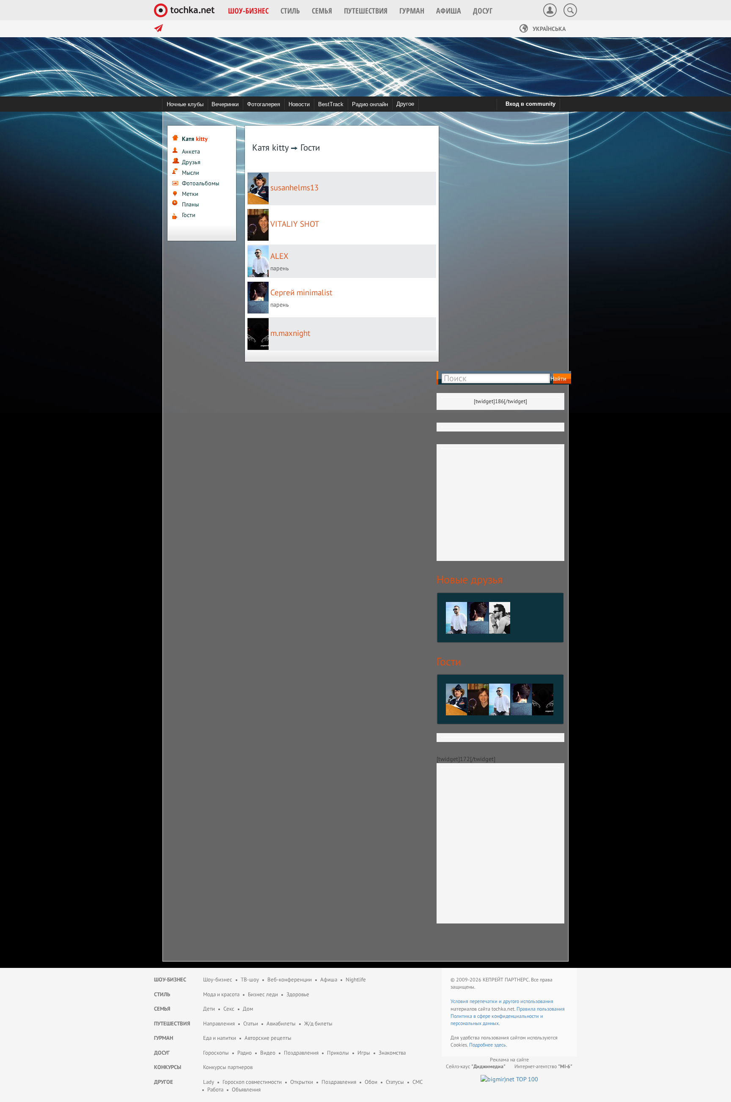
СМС (417, 1082)
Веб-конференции (289, 979)
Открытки (301, 1082)
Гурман (163, 1038)
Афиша (328, 979)
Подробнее (481, 1045)
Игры (363, 1052)
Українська (548, 29)
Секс (228, 1008)
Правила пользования (541, 1009)
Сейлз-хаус (476, 1066)
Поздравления (301, 1052)
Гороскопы (216, 1052)
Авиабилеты (281, 1023)
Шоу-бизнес (170, 979)
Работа (215, 1089)
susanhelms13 (294, 187)
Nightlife (356, 979)
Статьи (250, 1023)
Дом (248, 1008)
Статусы (395, 1082)
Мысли (190, 172)
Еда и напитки (219, 1038)
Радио (244, 1052)
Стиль (162, 994)
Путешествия (172, 1023)
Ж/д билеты (318, 1023)
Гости (188, 215)
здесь (500, 1045)
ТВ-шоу (250, 979)
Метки (190, 194)
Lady (208, 1082)
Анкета (191, 151)
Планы (190, 204)
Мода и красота (221, 994)
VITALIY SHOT (294, 224)
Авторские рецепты (268, 1038)
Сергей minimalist (301, 292)
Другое (405, 104)
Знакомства (392, 1052)
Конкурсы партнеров (228, 1067)
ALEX (279, 256)
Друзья (191, 162)
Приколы (338, 1052)
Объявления (246, 1089)
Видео (267, 1052)
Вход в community (530, 104)
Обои (371, 1082)
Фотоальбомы (200, 183)
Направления (219, 1023)
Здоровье (297, 994)
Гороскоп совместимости (252, 1082)
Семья (162, 1008)
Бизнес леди (263, 994)
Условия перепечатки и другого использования (502, 1001)
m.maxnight (290, 333)
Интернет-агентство (543, 1066)
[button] (248, 10)
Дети (209, 1008)
